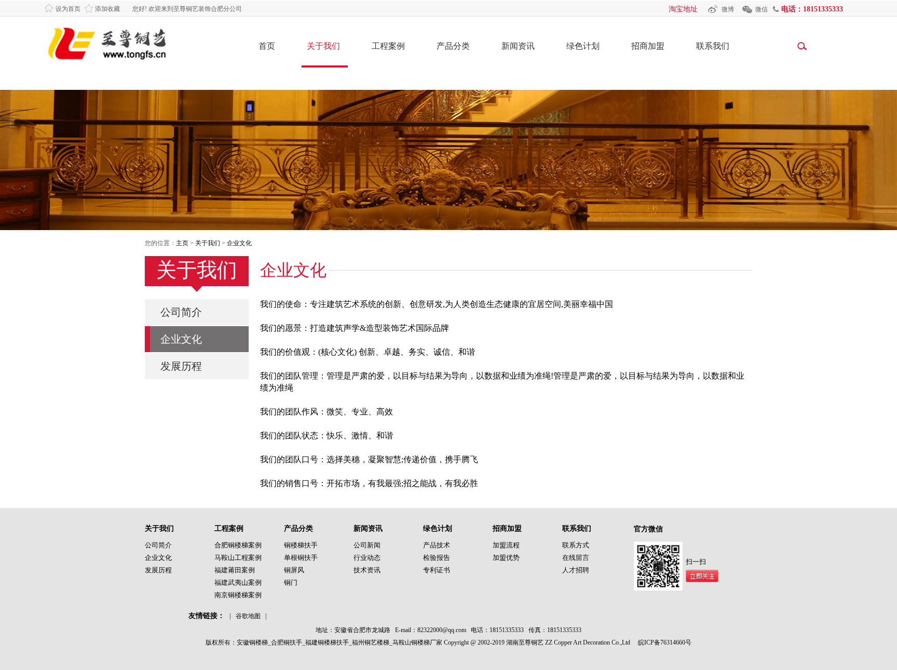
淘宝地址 (683, 9)
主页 (182, 243)
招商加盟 (647, 46)
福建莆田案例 (234, 570)
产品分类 (453, 46)
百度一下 (232, 654)
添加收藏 (107, 8)
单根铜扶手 (301, 557)
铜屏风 (294, 570)
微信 (761, 9)
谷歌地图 (248, 616)
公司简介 (181, 312)
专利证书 (436, 570)
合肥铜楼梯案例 (238, 545)
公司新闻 (367, 545)
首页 (267, 46)
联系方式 (575, 545)
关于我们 (323, 46)
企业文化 (239, 243)
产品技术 (436, 545)
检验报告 (436, 557)
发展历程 (181, 366)
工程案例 (388, 46)
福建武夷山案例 (238, 582)
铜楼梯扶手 (301, 545)
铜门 (290, 582)
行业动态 (367, 557)
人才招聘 (575, 570)
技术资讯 (367, 570)
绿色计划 (583, 46)
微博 (728, 9)
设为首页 (68, 8)
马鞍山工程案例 (238, 557)
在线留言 (575, 557)
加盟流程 (506, 545)
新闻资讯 (518, 46)
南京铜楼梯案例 (238, 595)
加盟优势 (506, 557)
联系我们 (712, 46)
